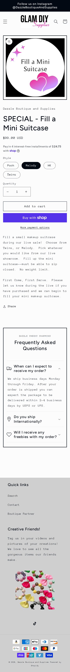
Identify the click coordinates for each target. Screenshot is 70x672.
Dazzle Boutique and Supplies (33, 662)
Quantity (9, 183)
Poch (10, 165)
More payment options (35, 227)
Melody (31, 165)
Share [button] (12, 306)
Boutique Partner (21, 513)
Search (13, 495)
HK (49, 165)
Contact (13, 504)
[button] (5, 21)
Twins (11, 174)
